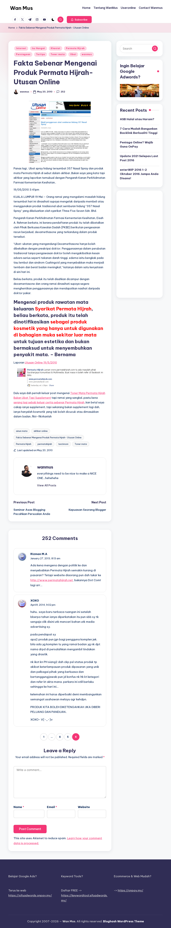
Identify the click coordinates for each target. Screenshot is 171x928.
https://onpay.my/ (130, 890)
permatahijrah (45, 444)
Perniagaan (23, 54)
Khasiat (55, 48)
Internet (21, 48)
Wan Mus (21, 8)
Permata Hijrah (75, 48)
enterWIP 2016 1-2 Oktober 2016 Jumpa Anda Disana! (139, 174)
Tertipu (40, 54)
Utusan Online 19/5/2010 (41, 362)
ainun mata (21, 431)
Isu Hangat (38, 48)
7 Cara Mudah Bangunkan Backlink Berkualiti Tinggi (138, 131)
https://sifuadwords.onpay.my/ (30, 895)
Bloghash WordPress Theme (123, 921)
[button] (79, 19)
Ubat (73, 54)
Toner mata (58, 54)
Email (52, 807)
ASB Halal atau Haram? (137, 119)
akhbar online (41, 431)
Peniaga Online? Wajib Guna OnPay (136, 145)
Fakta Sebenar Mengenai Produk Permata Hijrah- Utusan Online (48, 437)
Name (19, 807)
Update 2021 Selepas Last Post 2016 (139, 158)
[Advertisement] (139, 244)
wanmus (87, 54)
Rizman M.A (38, 554)
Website (84, 807)
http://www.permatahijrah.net (51, 580)
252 (63, 91)
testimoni (63, 444)
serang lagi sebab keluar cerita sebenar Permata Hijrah (49, 402)
